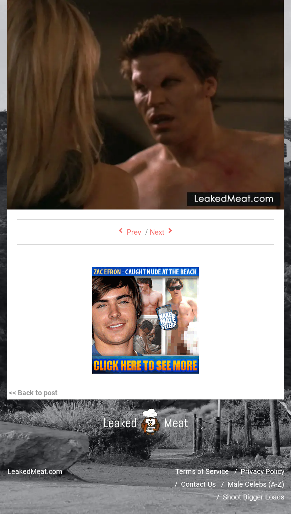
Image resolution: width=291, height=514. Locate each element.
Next (157, 232)
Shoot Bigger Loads (253, 497)
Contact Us (198, 484)
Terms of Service (202, 471)
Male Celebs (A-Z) (255, 484)
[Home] (145, 422)
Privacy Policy (262, 471)
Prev (134, 232)
